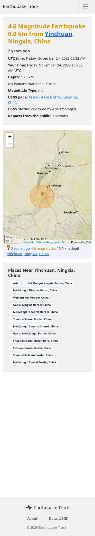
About (32, 518)
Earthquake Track (21, 6)
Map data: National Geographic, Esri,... (46, 242)
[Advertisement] (47, 432)
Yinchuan (58, 34)
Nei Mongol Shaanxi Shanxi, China (35, 326)
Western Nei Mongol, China (31, 297)
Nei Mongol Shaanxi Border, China (35, 312)
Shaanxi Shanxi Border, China (32, 319)
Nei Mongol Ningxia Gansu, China (35, 290)
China (44, 254)
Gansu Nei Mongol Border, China (34, 333)
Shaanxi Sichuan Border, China (33, 355)
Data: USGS (58, 518)
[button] (42, 194)
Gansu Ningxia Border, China (32, 305)
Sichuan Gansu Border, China (32, 348)
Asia (16, 283)
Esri (88, 242)
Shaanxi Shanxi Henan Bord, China (35, 340)
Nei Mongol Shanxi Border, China (34, 362)
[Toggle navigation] (85, 6)
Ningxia (30, 254)
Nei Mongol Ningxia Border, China (50, 283)
